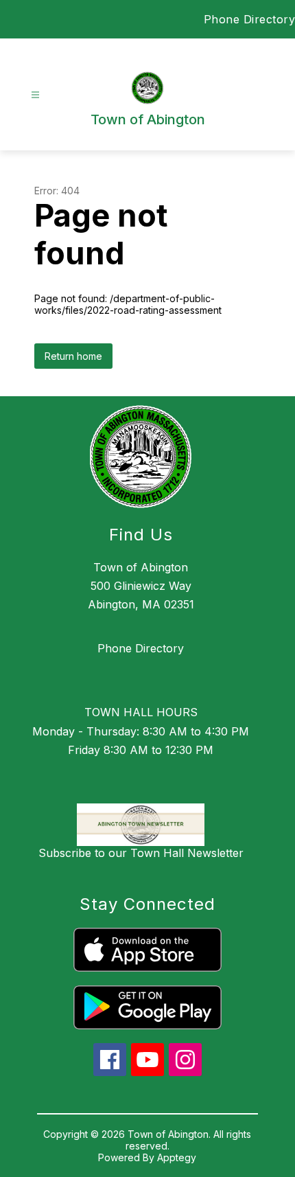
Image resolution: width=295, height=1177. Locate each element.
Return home (73, 356)
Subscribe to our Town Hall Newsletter (141, 853)
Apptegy (176, 1157)
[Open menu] (35, 95)
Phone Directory (140, 648)
